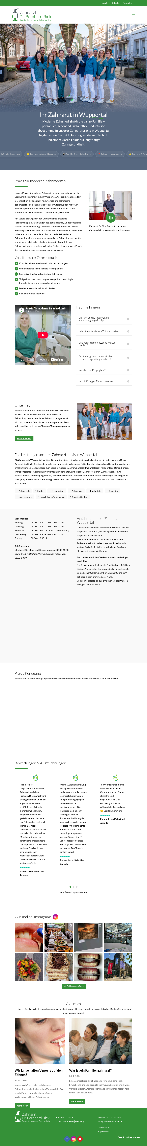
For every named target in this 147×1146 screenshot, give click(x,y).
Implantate (95, 490)
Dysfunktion (57, 490)
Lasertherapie (25, 497)
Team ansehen (24, 438)
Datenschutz (103, 1127)
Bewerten (127, 3)
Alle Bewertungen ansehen (73, 892)
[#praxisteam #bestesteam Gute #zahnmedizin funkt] (59, 937)
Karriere (106, 3)
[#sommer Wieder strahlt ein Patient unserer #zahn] (88, 967)
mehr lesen (22, 1105)
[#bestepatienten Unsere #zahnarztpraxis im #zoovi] (29, 967)
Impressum (103, 1131)
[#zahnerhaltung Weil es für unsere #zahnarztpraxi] (29, 937)
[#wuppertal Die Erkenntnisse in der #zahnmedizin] (118, 967)
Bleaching (113, 490)
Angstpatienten (79, 497)
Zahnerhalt (24, 490)
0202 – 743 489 (113, 1117)
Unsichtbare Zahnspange (52, 497)
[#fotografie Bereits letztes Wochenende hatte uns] (88, 937)
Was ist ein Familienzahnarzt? (90, 1070)
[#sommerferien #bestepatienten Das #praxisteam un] (59, 967)
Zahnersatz (77, 490)
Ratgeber (116, 3)
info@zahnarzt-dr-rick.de (109, 1121)
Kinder (40, 490)
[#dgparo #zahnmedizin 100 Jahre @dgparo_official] (118, 937)
